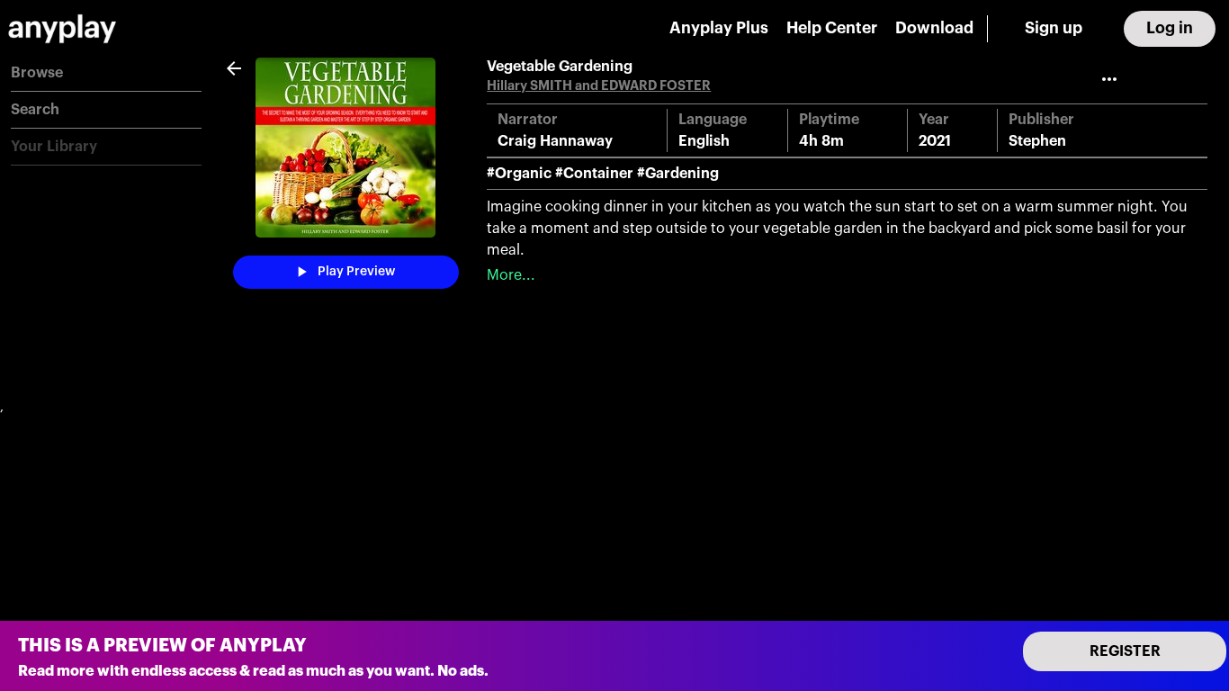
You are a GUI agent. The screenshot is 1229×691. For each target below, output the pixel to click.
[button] (106, 73)
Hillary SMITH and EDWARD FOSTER (599, 86)
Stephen (1037, 141)
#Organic (519, 173)
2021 (935, 141)
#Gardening (678, 173)
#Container (594, 173)
